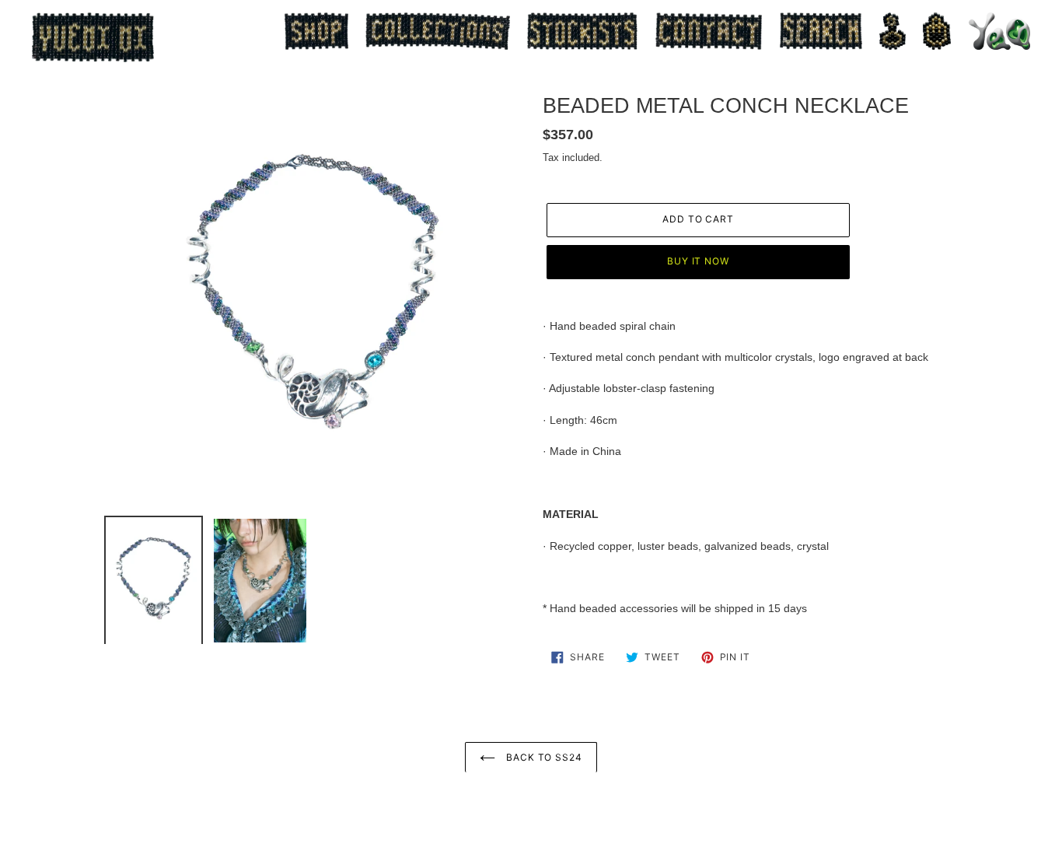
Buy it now (698, 261)
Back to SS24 (542, 757)
